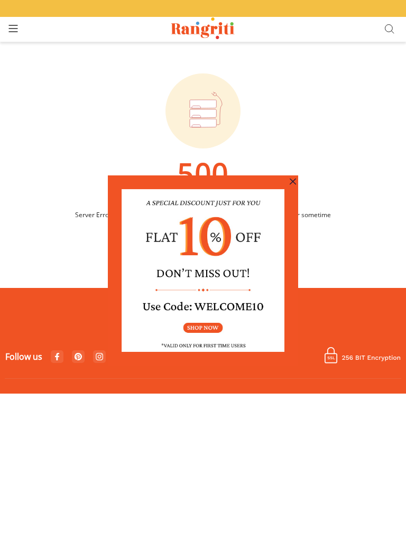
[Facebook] (57, 357)
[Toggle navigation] (13, 29)
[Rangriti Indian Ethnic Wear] (203, 29)
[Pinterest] (78, 357)
